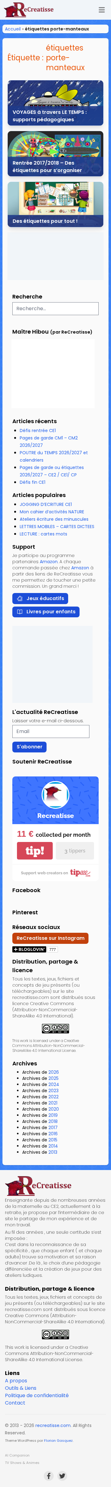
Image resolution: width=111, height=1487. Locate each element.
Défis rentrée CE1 (38, 430)
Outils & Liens (20, 1388)
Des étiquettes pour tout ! (45, 221)
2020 (53, 1109)
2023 (53, 1091)
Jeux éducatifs (45, 598)
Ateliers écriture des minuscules (54, 519)
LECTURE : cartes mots (43, 534)
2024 (53, 1084)
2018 (53, 1121)
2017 (53, 1127)
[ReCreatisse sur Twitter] (62, 1476)
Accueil (13, 29)
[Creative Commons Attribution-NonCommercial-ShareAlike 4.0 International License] (55, 1028)
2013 (52, 1152)
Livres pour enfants (51, 611)
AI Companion (17, 1455)
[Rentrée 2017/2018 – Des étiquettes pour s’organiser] (55, 153)
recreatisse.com (53, 1425)
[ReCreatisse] (55, 1186)
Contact (15, 1402)
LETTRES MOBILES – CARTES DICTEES (57, 526)
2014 (53, 1146)
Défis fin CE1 (32, 482)
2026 (53, 1072)
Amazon (49, 562)
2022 (53, 1097)
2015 (52, 1140)
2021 (52, 1103)
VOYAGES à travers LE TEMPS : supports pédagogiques (50, 116)
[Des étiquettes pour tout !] (55, 204)
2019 (53, 1115)
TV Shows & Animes (22, 1462)
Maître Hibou (30, 331)
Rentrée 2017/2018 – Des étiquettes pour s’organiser (47, 166)
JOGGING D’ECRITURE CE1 (46, 504)
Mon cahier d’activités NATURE (52, 512)
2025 (53, 1078)
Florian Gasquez (58, 1440)
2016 (53, 1134)
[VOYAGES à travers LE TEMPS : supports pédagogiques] (55, 103)
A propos (16, 1380)
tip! (35, 851)
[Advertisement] (55, 256)
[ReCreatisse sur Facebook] (49, 1476)
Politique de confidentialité (37, 1395)
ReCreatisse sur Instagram (50, 938)
